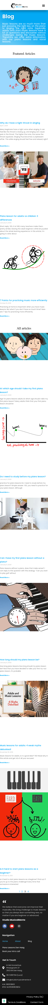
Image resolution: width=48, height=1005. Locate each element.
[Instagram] (19, 926)
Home (5, 941)
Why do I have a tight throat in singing (20, 122)
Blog (30, 941)
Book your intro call (11, 951)
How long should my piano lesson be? (19, 659)
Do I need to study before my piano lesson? (23, 476)
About (18, 941)
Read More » (5, 146)
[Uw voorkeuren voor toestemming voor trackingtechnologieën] (4, 1001)
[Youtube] (12, 926)
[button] (43, 5)
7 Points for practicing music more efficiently (23, 300)
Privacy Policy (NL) (34, 996)
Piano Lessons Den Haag (13, 947)
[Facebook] (4, 926)
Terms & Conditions (17, 1002)
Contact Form (36, 1002)
